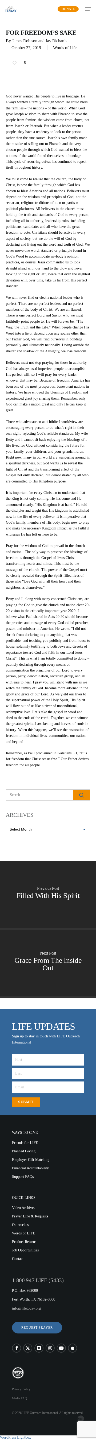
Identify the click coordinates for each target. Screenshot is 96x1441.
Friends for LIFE (25, 1143)
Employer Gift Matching (30, 1160)
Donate (68, 9)
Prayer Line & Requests (30, 1216)
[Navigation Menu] (88, 9)
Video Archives (23, 1208)
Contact (17, 1259)
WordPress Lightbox (15, 1437)
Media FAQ (19, 1398)
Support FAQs (23, 1177)
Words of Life (65, 47)
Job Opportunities (25, 1250)
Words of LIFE (23, 1233)
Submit (25, 1102)
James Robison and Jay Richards (39, 41)
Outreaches (20, 1225)
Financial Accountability (30, 1168)
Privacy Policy (21, 1389)
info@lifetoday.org (26, 1308)
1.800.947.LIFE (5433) (37, 1280)
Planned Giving (23, 1151)
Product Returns (24, 1242)
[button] (37, 1327)
